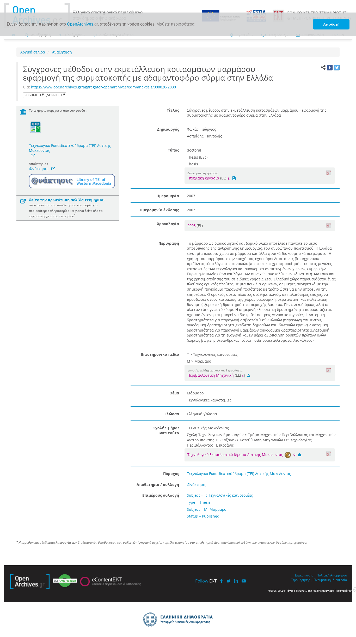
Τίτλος (173, 110)
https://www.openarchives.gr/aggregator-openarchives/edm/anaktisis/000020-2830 (103, 87)
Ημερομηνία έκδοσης (159, 209)
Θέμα (174, 392)
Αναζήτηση (61, 52)
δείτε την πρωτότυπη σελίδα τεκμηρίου (67, 199)
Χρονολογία (168, 223)
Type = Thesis (199, 502)
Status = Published (203, 516)
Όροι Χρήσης (300, 580)
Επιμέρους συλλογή (160, 495)
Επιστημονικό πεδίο (160, 354)
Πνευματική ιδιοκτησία (330, 580)
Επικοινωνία (304, 575)
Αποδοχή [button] (331, 24)
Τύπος (173, 150)
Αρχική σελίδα (32, 52)
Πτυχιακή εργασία (203, 178)
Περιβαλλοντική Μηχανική (210, 375)
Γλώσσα (171, 413)
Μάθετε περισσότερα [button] (175, 24)
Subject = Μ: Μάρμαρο (206, 509)
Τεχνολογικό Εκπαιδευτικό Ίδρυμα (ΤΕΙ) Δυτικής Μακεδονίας (70, 148)
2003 (192, 225)
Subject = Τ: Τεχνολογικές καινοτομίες (220, 495)
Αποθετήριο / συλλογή (158, 484)
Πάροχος (171, 473)
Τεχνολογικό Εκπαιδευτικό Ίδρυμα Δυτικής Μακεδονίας (235, 454)
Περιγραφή (168, 243)
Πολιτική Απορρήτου (332, 575)
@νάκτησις (38, 168)
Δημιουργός (168, 129)
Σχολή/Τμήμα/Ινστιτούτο (166, 430)
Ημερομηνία (167, 195)
